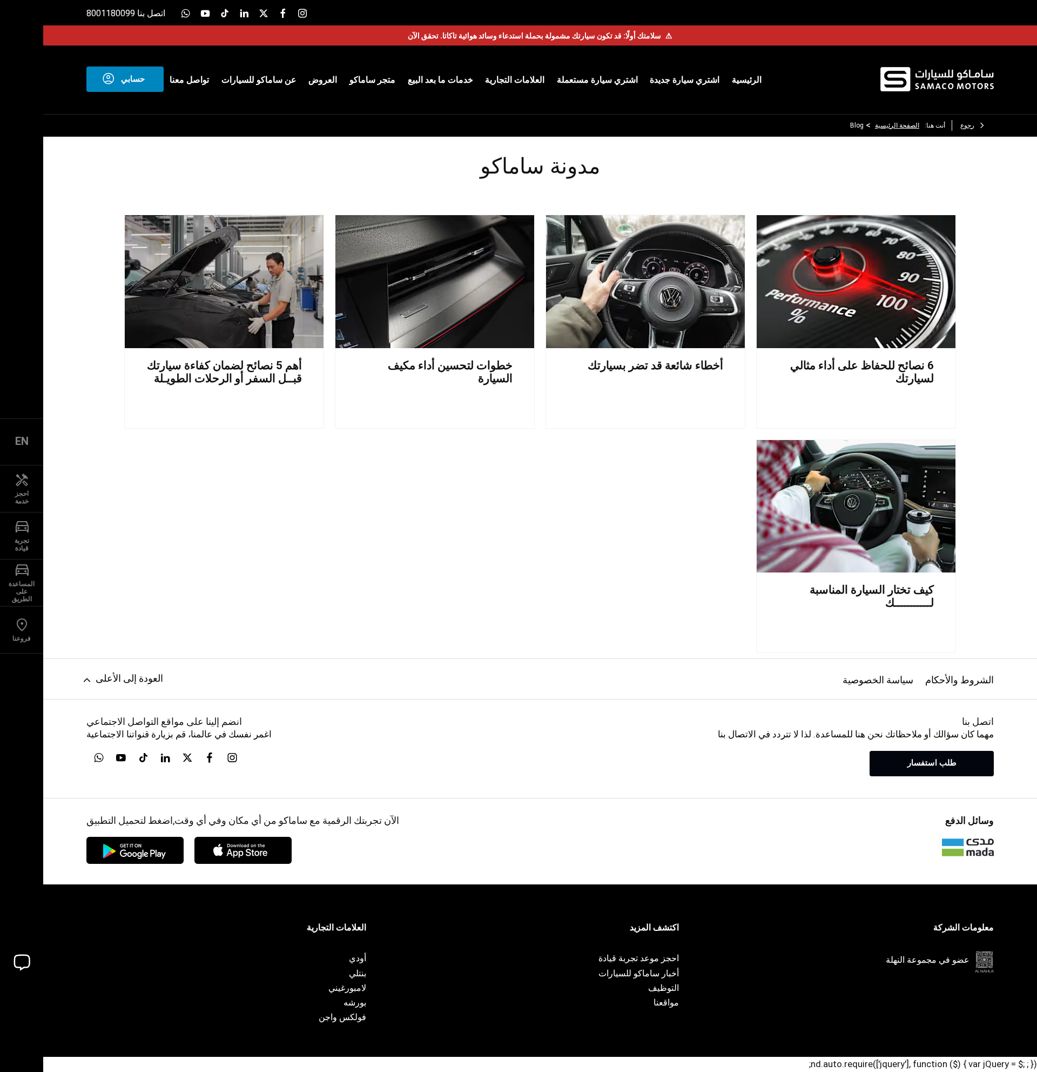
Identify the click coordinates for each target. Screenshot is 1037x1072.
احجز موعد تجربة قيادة (638, 958)
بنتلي (357, 973)
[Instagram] (302, 12)
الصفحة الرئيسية (897, 125)
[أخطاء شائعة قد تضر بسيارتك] (645, 281)
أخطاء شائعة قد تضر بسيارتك (655, 365)
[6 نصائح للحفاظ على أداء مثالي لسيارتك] (856, 281)
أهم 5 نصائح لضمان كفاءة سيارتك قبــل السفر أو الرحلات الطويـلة (224, 372)
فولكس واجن (342, 1017)
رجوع (967, 125)
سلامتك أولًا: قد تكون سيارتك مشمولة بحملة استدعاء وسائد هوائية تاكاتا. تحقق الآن (540, 35)
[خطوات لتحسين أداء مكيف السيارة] (434, 281)
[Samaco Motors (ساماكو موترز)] (937, 79)
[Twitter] (263, 12)
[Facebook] (283, 12)
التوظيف (663, 988)
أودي (357, 958)
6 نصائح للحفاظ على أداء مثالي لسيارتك (862, 372)
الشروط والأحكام (959, 679)
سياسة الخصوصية (878, 679)
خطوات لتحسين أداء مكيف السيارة (450, 372)
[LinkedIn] (244, 12)
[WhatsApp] (186, 12)
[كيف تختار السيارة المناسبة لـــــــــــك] (856, 506)
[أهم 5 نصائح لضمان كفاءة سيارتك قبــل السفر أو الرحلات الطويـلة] (224, 281)
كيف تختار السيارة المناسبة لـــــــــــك (872, 596)
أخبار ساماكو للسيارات (638, 973)
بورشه (355, 1002)
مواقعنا (666, 1002)
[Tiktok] (224, 12)
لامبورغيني (347, 988)
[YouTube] (205, 12)
